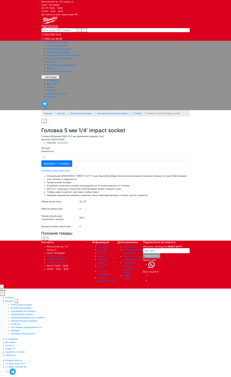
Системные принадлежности (62, 65)
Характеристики (61, 170)
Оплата (101, 253)
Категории (51, 77)
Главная (9, 297)
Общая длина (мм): (51, 201)
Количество (47, 151)
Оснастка (52, 61)
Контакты (102, 265)
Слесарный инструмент (59, 48)
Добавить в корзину (57, 163)
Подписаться (152, 255)
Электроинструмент (57, 42)
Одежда (51, 68)
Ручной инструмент (57, 45)
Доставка (102, 249)
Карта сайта (129, 246)
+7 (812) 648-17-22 (51, 34)
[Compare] (49, 125)
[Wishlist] (43, 125)
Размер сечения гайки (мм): (56, 226)
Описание (46, 170)
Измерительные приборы (60, 58)
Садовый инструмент (58, 52)
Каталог (9, 301)
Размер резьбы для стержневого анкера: (52, 218)
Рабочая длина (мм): (52, 208)
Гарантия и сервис (15, 351)
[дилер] (50, 21)
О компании (103, 246)
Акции (102, 256)
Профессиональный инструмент (64, 55)
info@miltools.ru (55, 256)
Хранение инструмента (59, 71)
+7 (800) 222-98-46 (51, 38)
